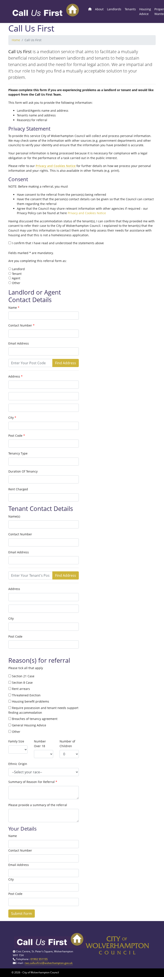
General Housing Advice (28, 725)
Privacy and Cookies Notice (56, 166)
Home (16, 40)
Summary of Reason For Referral (31, 782)
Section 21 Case (22, 676)
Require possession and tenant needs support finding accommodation (43, 710)
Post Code (15, 436)
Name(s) (14, 516)
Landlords (114, 9)
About (99, 9)
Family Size (16, 741)
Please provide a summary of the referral (37, 805)
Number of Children (67, 743)
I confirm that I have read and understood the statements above (57, 243)
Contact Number (20, 325)
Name (12, 308)
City (11, 417)
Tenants (130, 9)
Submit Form (21, 913)
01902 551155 (39, 959)
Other (15, 732)
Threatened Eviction (26, 695)
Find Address (65, 363)
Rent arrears (20, 689)
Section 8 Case (22, 682)
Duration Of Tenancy (23, 471)
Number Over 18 (40, 743)
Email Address (18, 343)
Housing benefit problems (30, 701)
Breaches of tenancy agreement (34, 719)
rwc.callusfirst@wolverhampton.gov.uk (49, 963)
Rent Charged (18, 489)
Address (14, 376)
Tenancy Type (18, 453)
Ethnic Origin (17, 764)
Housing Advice (145, 11)
